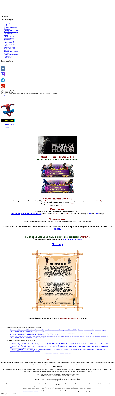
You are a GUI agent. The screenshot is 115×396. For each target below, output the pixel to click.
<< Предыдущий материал (50, 353)
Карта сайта (3, 95)
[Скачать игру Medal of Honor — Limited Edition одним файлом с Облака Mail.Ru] (57, 177)
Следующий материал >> (65, 353)
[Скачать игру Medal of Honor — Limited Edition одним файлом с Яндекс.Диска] (57, 192)
